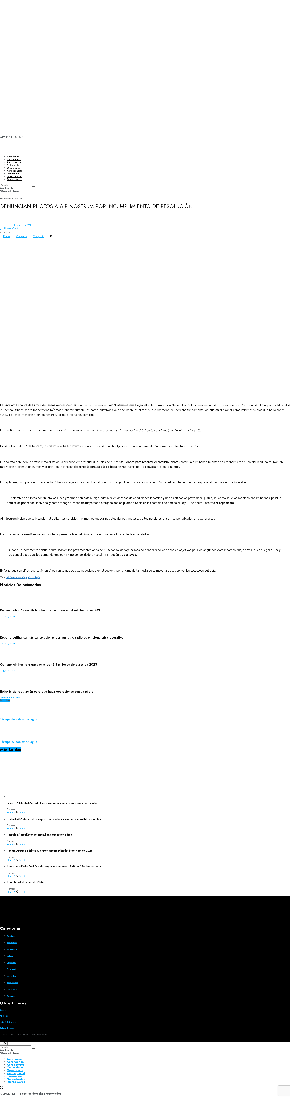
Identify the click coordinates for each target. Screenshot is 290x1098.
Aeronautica (12, 943)
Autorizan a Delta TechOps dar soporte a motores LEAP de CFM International (54, 867)
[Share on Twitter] (51, 236)
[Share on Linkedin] (9, 239)
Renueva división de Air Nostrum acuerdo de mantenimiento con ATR (50, 610)
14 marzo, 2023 (9, 228)
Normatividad (14, 198)
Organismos (11, 963)
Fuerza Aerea (12, 989)
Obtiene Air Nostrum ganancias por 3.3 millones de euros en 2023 (48, 664)
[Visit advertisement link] (134, 43)
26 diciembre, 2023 (10, 697)
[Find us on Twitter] (1, 1040)
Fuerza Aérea (16, 1082)
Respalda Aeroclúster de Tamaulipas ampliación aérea (39, 835)
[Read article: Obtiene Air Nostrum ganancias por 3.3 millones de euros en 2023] (145, 652)
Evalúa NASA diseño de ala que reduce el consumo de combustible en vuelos (54, 819)
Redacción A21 (22, 225)
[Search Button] (33, 1048)
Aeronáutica (14, 159)
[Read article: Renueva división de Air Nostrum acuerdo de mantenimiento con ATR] (145, 598)
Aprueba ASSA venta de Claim (25, 882)
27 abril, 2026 (7, 616)
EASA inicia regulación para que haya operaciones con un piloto (46, 691)
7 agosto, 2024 (8, 670)
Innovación (11, 976)
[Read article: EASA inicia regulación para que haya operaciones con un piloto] (145, 679)
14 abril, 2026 (7, 643)
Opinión (10, 956)
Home (3, 198)
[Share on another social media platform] (3, 241)
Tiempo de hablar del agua (18, 719)
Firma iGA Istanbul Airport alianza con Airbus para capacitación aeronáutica (52, 803)
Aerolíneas (13, 156)
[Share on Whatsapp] (3, 239)
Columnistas (15, 1067)
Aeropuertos (14, 162)
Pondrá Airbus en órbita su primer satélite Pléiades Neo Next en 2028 (50, 851)
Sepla (37, 577)
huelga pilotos (27, 577)
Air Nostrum (13, 577)
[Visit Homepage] (115, 149)
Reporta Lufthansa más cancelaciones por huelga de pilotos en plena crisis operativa (62, 637)
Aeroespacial (12, 969)
